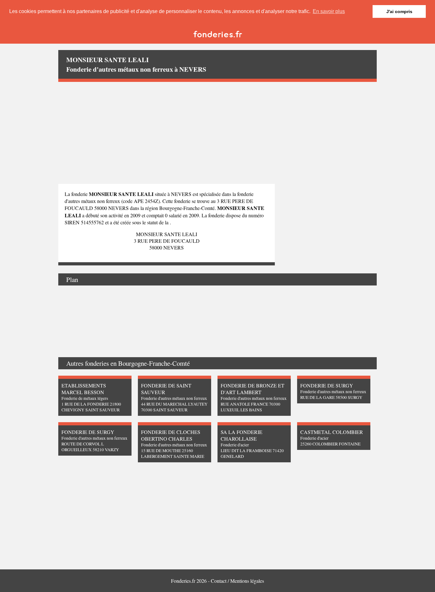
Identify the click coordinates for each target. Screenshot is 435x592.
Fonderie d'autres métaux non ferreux (174, 398)
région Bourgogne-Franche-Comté (180, 208)
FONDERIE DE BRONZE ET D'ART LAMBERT (252, 388)
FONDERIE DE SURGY (326, 385)
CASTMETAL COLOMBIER (331, 432)
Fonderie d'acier (235, 445)
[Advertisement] (217, 132)
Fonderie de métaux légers (84, 398)
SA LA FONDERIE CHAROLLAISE (241, 435)
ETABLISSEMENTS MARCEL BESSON (83, 388)
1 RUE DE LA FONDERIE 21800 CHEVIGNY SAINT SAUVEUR (91, 407)
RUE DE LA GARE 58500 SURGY (331, 397)
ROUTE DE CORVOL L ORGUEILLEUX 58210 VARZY (90, 446)
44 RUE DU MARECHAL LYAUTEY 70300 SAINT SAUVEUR (174, 407)
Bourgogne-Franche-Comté (154, 363)
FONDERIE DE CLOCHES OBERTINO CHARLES (170, 435)
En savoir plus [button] (329, 11)
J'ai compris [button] (399, 11)
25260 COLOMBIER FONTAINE (330, 444)
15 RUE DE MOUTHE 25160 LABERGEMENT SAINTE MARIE (172, 453)
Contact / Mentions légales (237, 580)
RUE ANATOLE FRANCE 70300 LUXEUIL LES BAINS (250, 407)
